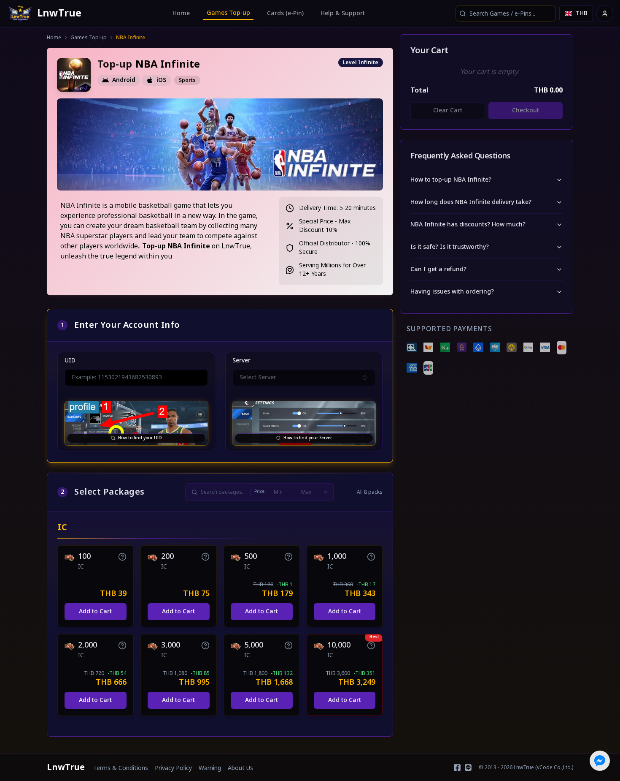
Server (241, 360)
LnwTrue (66, 767)
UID (70, 360)
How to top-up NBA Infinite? (450, 179)
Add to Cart (95, 611)
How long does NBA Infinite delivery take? (470, 202)
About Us (240, 768)
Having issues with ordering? (452, 291)
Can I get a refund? (438, 269)
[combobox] (505, 13)
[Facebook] (457, 767)
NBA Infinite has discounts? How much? (468, 224)
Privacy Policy (173, 768)
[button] (122, 556)
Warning (210, 768)
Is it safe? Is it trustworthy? (449, 246)
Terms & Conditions (120, 768)
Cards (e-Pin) (285, 13)
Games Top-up (228, 12)
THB (581, 13)
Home (181, 13)
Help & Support (343, 13)
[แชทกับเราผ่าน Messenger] (600, 761)
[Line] (468, 767)
